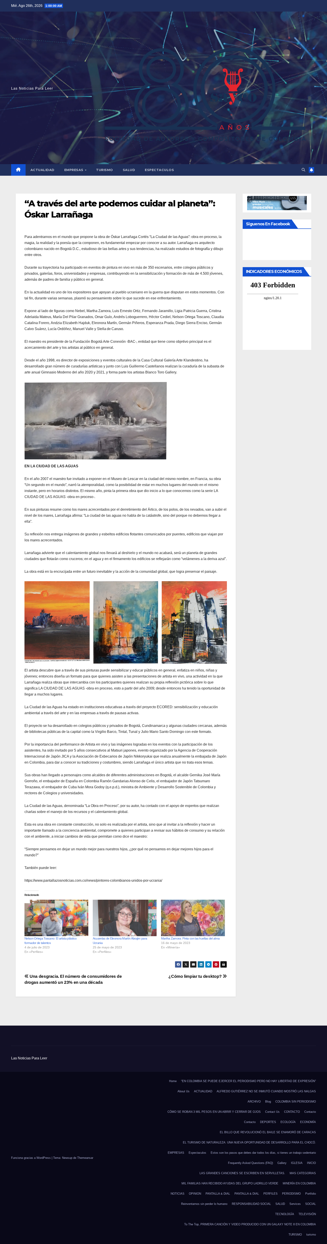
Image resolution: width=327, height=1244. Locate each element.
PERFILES (270, 1193)
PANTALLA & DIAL (218, 1193)
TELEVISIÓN (307, 1214)
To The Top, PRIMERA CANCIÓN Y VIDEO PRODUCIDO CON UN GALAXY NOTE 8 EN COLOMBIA (250, 1224)
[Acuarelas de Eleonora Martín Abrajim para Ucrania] (125, 918)
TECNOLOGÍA (284, 1214)
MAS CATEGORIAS (303, 1173)
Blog (268, 1101)
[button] (303, 170)
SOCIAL (310, 1204)
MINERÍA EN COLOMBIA (299, 1183)
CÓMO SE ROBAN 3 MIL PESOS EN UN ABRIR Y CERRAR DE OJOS (214, 1111)
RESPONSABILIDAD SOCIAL (251, 1204)
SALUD (129, 170)
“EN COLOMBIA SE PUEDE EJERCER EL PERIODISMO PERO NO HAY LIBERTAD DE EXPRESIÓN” (248, 1081)
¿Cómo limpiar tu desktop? (195, 976)
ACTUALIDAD (42, 170)
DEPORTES (268, 1122)
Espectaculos (159, 170)
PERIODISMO (291, 1193)
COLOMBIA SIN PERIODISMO (295, 1101)
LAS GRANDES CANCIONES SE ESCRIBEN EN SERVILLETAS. (242, 1173)
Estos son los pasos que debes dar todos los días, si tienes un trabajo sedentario (263, 1152)
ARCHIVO (254, 1101)
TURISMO (104, 170)
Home (173, 1081)
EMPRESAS (74, 170)
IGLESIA (297, 1163)
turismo (311, 1234)
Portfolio (310, 1193)
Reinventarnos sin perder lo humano (204, 1204)
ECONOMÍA (308, 1122)
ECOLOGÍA (288, 1122)
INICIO (311, 1163)
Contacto (310, 1111)
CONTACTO (292, 1111)
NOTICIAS (177, 1193)
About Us (184, 1091)
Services (295, 1204)
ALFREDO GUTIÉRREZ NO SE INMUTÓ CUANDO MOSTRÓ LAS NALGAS (266, 1091)
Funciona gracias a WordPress (31, 1157)
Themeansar (85, 1157)
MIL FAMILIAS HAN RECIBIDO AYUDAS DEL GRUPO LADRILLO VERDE (230, 1183)
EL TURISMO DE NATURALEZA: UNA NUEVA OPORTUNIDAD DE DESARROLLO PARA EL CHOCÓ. (249, 1142)
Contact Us (272, 1111)
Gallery (282, 1163)
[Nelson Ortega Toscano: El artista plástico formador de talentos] (56, 918)
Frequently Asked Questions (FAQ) (250, 1163)
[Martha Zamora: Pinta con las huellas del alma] (193, 918)
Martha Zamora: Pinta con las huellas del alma (190, 938)
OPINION (195, 1193)
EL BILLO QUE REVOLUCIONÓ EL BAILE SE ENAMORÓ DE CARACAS (268, 1132)
